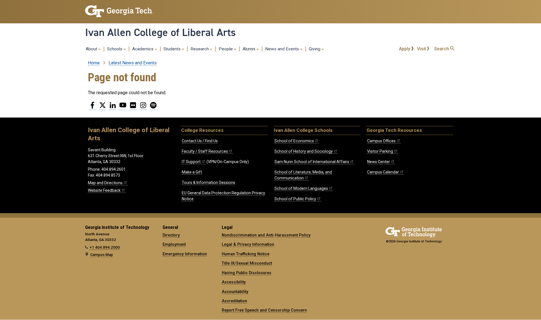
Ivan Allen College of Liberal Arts (160, 32)
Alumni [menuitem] (249, 48)
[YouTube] (122, 107)
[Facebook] (92, 107)
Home (94, 63)
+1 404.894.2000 (105, 247)
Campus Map (101, 254)
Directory (171, 235)
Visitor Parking (380, 151)
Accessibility (234, 282)
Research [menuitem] (200, 48)
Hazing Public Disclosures (246, 273)
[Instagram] (143, 107)
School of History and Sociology (303, 151)
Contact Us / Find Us (200, 141)
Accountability (235, 291)
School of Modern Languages (301, 188)
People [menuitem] (226, 48)
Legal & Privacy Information (248, 244)
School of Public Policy (295, 199)
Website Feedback (104, 190)
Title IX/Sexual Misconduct (247, 263)
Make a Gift (192, 172)
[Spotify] (153, 107)
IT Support (191, 161)
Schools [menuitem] (115, 48)
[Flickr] (133, 107)
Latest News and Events (132, 63)
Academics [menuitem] (143, 48)
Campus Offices (381, 141)
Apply (405, 48)
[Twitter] (102, 107)
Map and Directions (105, 183)
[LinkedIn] (112, 107)
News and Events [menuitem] (282, 48)
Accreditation (234, 301)
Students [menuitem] (172, 48)
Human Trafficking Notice (245, 254)
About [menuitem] (92, 48)
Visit (422, 48)
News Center (378, 161)
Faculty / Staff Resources (205, 151)
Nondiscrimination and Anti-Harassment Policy (266, 235)
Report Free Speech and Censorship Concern (264, 310)
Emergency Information (185, 254)
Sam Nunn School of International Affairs (311, 161)
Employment (174, 244)
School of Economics (294, 141)
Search (442, 48)
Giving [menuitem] (315, 48)
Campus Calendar (383, 172)
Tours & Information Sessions (208, 182)
